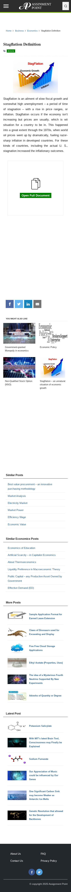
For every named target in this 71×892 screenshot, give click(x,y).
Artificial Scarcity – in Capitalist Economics (32, 555)
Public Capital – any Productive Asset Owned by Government (35, 578)
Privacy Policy (49, 860)
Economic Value (17, 524)
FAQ (43, 853)
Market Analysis (17, 495)
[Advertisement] (35, 259)
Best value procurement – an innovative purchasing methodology (30, 486)
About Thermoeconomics (22, 562)
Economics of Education (21, 547)
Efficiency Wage (17, 517)
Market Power (16, 510)
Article (11, 51)
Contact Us (16, 860)
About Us (15, 853)
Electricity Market (17, 503)
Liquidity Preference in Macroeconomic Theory (34, 569)
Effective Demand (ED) (21, 587)
